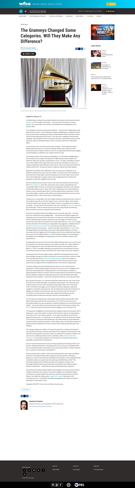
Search (99, 16)
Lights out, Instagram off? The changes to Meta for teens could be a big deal (107, 90)
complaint (73, 228)
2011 (29, 307)
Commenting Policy (98, 469)
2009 (57, 301)
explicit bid (70, 221)
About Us (54, 466)
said (50, 234)
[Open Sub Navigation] (27, 16)
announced (29, 122)
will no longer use (35, 185)
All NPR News (24, 24)
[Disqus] (67, 439)
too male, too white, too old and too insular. (39, 226)
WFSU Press (79, 16)
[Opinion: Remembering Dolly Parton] (96, 53)
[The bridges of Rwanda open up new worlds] (96, 65)
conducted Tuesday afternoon (52, 258)
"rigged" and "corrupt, (56, 376)
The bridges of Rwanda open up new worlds (106, 66)
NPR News (104, 50)
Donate (112, 4)
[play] (21, 11)
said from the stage (72, 205)
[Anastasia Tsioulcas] (24, 405)
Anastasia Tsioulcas (31, 48)
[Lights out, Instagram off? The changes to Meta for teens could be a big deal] (96, 87)
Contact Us (75, 466)
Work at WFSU (55, 469)
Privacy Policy (76, 469)
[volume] (25, 11)
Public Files (96, 466)
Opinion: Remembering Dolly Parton (107, 54)
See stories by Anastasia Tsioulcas (40, 406)
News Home (22, 16)
